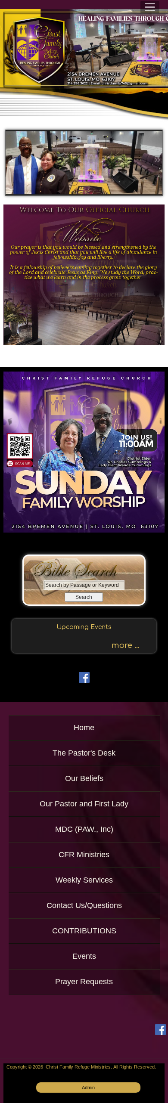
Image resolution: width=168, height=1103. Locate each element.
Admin (88, 1087)
